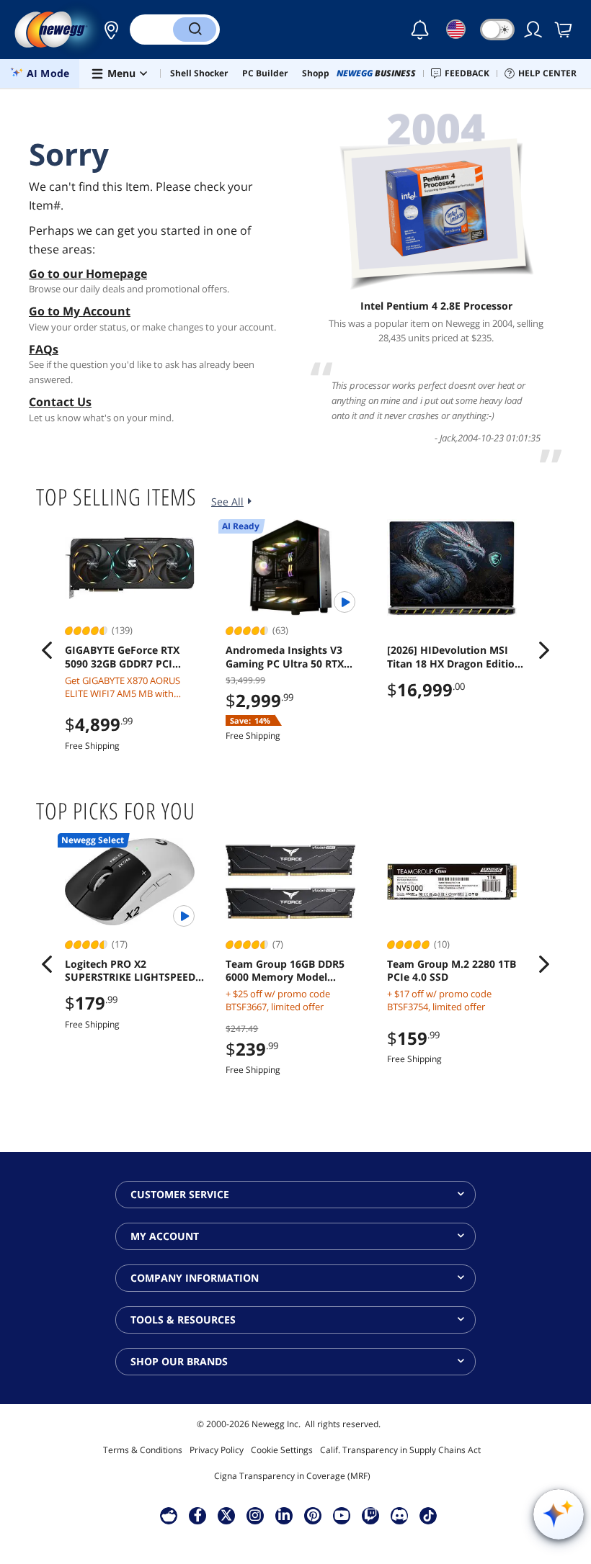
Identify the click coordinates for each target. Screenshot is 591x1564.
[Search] (194, 29)
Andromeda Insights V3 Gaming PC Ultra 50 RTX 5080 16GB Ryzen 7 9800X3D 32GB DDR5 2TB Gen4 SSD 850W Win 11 (294, 657)
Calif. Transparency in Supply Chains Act (400, 1450)
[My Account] (534, 29)
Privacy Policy (217, 1450)
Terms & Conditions (142, 1450)
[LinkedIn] (284, 1515)
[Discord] (399, 1515)
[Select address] (107, 29)
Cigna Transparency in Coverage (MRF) (292, 1476)
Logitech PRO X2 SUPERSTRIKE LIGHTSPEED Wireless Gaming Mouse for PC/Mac (133, 971)
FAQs (43, 349)
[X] (226, 1515)
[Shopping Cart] (564, 29)
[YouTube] (341, 1515)
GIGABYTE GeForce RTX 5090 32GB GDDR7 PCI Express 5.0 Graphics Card (128, 657)
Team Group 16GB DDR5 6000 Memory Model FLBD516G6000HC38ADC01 (291, 971)
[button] (107, 29)
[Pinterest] (313, 1515)
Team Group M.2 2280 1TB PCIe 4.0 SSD (451, 971)
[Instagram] (255, 1515)
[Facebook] (198, 1515)
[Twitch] (370, 1515)
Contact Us (60, 402)
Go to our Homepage (88, 274)
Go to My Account (79, 311)
